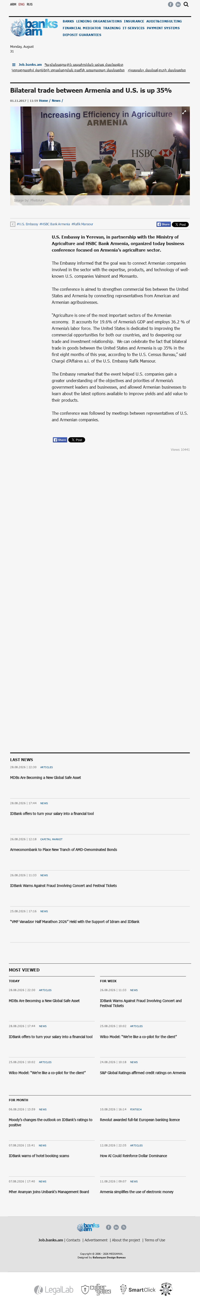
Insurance (134, 21)
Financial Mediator (82, 28)
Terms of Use (155, 1240)
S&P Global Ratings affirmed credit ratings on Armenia (143, 1072)
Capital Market (51, 839)
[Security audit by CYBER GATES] (96, 1290)
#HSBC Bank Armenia (54, 224)
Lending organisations (99, 21)
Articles (46, 767)
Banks (68, 21)
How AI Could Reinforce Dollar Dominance (133, 1155)
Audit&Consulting (164, 21)
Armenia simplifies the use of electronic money (136, 1191)
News (44, 803)
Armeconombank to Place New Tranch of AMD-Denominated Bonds (63, 849)
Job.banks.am (30, 65)
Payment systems (163, 28)
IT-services (134, 28)
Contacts (73, 1240)
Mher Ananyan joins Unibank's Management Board (49, 1191)
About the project (126, 1240)
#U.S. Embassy (27, 224)
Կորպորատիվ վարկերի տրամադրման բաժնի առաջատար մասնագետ (68, 70)
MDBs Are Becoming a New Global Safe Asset (45, 777)
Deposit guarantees (82, 35)
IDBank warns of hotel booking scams (39, 1155)
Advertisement (97, 1240)
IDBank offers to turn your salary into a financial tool (52, 813)
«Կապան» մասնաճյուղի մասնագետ (157, 70)
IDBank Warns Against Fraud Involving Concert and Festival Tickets (63, 885)
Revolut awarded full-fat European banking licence (140, 1119)
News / (57, 101)
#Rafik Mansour (82, 224)
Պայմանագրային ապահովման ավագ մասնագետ (84, 64)
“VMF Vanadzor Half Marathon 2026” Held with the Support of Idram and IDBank (74, 921)
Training (112, 28)
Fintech (136, 1109)
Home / (45, 101)
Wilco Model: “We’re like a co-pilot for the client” (47, 1072)
